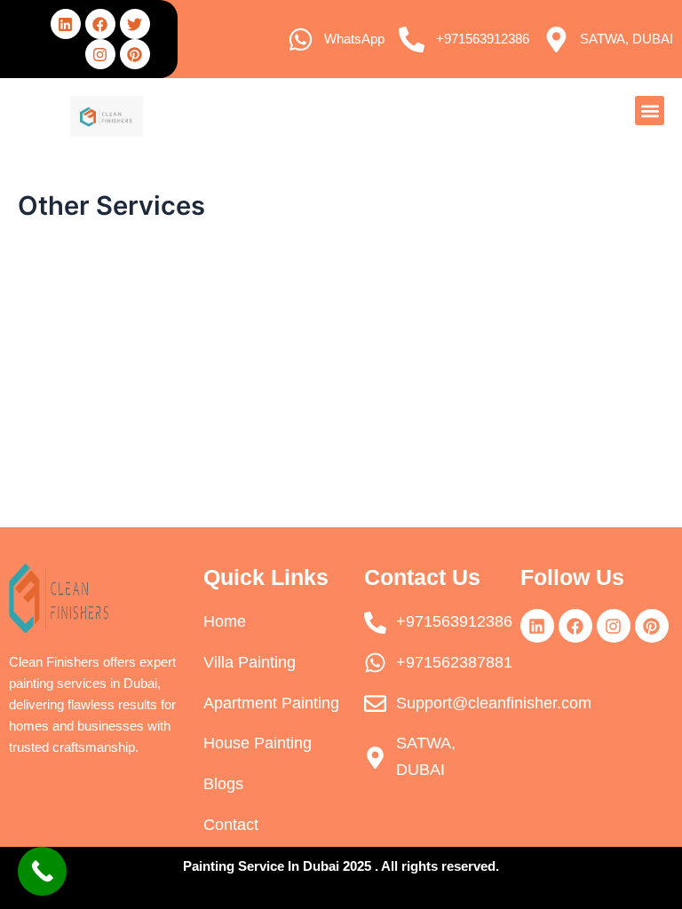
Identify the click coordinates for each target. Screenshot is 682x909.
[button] (649, 110)
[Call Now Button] (42, 871)
